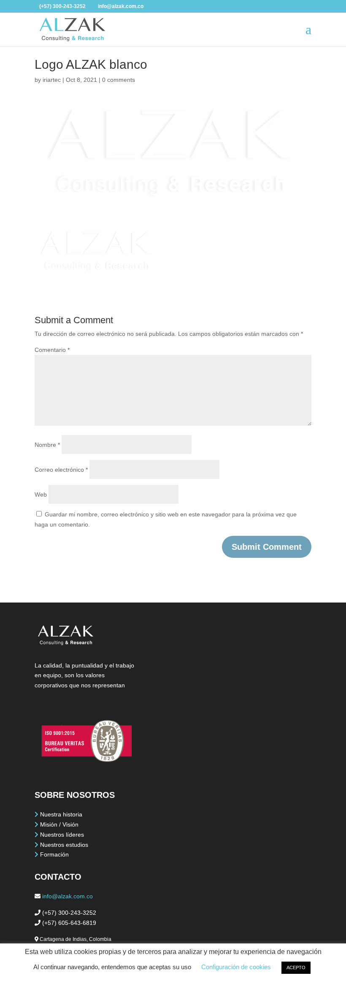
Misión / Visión (59, 824)
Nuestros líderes (62, 834)
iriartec (52, 79)
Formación (54, 854)
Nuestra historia (61, 814)
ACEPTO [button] (296, 967)
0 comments (118, 79)
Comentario (52, 349)
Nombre (47, 444)
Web (41, 494)
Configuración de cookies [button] (236, 966)
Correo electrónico (61, 469)
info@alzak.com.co (67, 896)
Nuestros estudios (64, 844)
